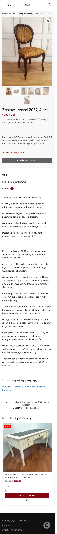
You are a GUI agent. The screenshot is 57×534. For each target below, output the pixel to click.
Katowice (6, 390)
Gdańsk (41, 386)
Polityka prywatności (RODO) (16, 520)
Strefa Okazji (40, 475)
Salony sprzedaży (25, 13)
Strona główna (8, 13)
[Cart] (46, 525)
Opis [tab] (4, 174)
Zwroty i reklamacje (12, 530)
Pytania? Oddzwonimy (27, 160)
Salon (46, 402)
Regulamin (7, 525)
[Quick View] (27, 491)
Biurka (8, 475)
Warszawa (18, 386)
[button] (48, 21)
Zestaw (35, 408)
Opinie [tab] (7, 188)
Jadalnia (17, 402)
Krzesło (27, 408)
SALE (40, 402)
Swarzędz (30, 386)
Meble (33, 402)
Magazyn (16, 475)
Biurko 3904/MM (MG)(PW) (18, 478)
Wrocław (40, 13)
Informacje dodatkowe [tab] (14, 181)
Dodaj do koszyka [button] (27, 495)
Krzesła (25, 402)
